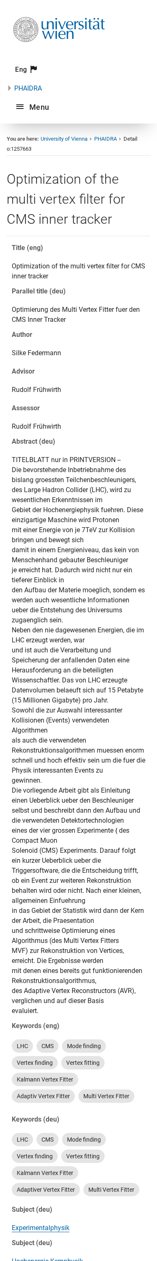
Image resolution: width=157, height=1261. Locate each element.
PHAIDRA (28, 88)
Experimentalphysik (40, 1228)
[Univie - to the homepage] (59, 53)
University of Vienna (64, 139)
